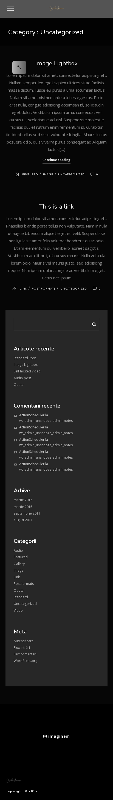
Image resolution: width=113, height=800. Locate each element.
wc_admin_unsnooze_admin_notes (46, 420)
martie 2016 (23, 500)
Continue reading (56, 160)
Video (18, 610)
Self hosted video (27, 371)
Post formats (43, 289)
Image (48, 174)
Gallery (19, 564)
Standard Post (25, 358)
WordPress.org (25, 660)
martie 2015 (23, 506)
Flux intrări (22, 647)
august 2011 (23, 520)
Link (23, 289)
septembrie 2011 (27, 513)
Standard (21, 597)
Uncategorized (71, 174)
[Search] (92, 323)
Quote (19, 384)
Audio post (22, 378)
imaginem (58, 736)
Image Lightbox (56, 63)
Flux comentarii (25, 654)
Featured (30, 174)
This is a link (56, 207)
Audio (18, 550)
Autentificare (23, 641)
